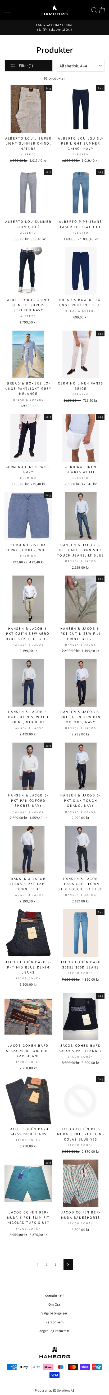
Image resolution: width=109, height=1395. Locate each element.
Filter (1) (25, 65)
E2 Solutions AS (63, 1390)
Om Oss (54, 1304)
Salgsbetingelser (54, 1313)
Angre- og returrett (54, 1330)
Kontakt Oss (54, 1295)
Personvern (54, 1322)
